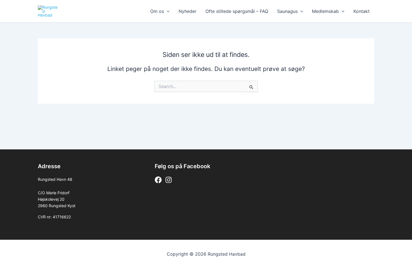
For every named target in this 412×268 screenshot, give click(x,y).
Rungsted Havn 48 (55, 179)
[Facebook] (158, 179)
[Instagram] (168, 179)
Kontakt (361, 11)
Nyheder (187, 11)
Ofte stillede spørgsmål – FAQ (236, 11)
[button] (167, 11)
